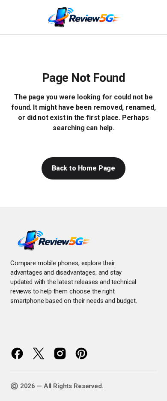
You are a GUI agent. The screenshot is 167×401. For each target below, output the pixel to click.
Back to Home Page (83, 168)
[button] (13, 17)
